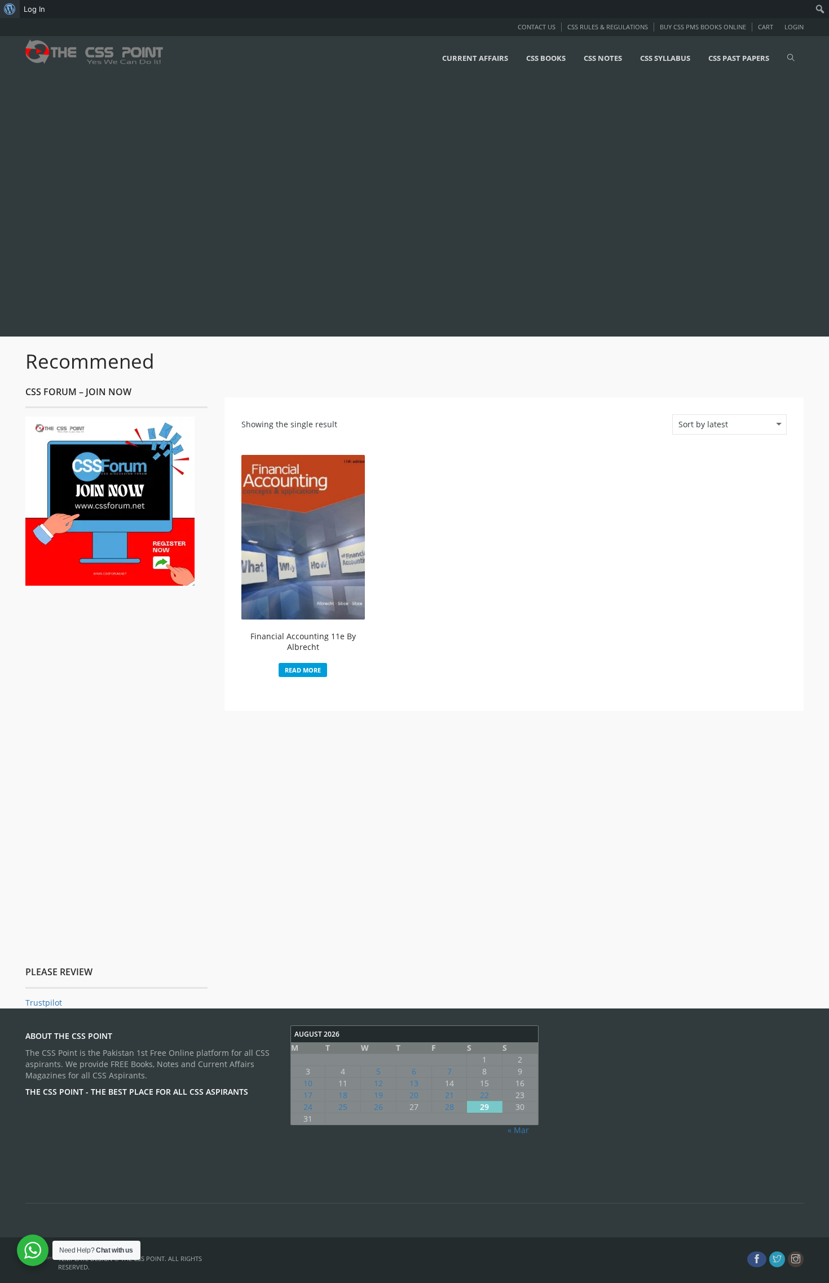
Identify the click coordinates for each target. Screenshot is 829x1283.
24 (307, 1106)
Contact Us (536, 27)
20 (413, 1095)
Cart (765, 27)
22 (484, 1095)
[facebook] (756, 1259)
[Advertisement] (338, 207)
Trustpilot (43, 1002)
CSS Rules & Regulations (607, 27)
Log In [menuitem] (34, 9)
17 (307, 1095)
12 (378, 1083)
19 (378, 1095)
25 (342, 1106)
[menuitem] (10, 9)
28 (449, 1106)
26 (378, 1106)
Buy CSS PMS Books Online (703, 27)
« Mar (518, 1130)
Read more (303, 670)
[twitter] (777, 1259)
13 (413, 1083)
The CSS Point (143, 1258)
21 (449, 1095)
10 (307, 1083)
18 (342, 1095)
